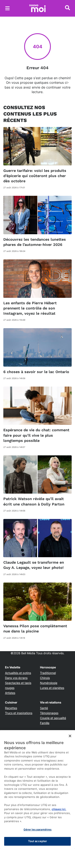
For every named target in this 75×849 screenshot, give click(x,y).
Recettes (11, 708)
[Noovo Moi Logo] (37, 8)
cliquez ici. (59, 809)
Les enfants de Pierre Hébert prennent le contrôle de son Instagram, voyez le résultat (30, 308)
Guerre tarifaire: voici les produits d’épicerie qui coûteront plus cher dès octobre (34, 175)
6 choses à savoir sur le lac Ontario (36, 372)
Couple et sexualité (53, 718)
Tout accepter (37, 841)
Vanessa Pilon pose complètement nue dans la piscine (35, 628)
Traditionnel (48, 673)
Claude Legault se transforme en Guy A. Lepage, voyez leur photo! (33, 565)
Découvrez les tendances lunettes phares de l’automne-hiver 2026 (34, 242)
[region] (37, 789)
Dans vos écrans (16, 678)
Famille (44, 723)
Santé (44, 708)
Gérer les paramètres (38, 829)
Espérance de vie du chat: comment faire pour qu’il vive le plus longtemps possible (36, 435)
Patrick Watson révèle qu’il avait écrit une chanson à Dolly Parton (33, 501)
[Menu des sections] (7, 8)
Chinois (45, 678)
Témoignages (49, 713)
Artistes (10, 693)
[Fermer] (70, 736)
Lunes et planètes (52, 688)
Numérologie (48, 683)
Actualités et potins (18, 673)
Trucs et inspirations (18, 713)
